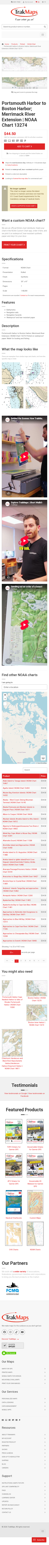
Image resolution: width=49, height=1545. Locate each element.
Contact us (24, 295)
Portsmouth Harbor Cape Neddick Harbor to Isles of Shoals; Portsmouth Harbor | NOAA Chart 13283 (12, 1002)
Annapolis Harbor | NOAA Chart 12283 (18, 895)
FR (45, 2)
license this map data (20, 178)
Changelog (6, 1494)
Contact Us (6, 1512)
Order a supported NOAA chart (23, 206)
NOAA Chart (31, 44)
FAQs (4, 1490)
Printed (22, 44)
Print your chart (13, 245)
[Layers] (43, 758)
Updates (5, 1501)
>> (44, 960)
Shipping (5, 1460)
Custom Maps (35, 1218)
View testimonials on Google (15, 1093)
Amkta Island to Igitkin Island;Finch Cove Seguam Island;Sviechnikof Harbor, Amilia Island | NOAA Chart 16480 (19, 862)
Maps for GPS (7, 1369)
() (38, 2)
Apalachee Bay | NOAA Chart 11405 (17, 900)
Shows (4, 1449)
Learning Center (8, 1498)
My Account (29, 2)
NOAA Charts (35, 1250)
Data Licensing (8, 1402)
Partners (5, 1446)
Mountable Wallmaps (11, 1380)
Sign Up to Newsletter (11, 1457)
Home (7, 44)
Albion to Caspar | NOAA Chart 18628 (17, 814)
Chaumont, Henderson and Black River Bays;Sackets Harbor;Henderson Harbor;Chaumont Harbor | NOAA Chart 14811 (12, 1063)
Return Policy (7, 1509)
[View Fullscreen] (5, 704)
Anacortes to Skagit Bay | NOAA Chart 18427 (20, 876)
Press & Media (7, 1453)
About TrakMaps (8, 1435)
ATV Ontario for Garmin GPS (14, 1182)
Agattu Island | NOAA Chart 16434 (16, 788)
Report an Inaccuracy (10, 1505)
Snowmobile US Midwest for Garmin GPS (35, 1183)
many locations (12, 165)
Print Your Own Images (11, 1383)
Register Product (9, 1442)
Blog (4, 1464)
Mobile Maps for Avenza (11, 1376)
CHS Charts (13, 1250)
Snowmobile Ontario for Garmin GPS (35, 1148)
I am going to (7, 682)
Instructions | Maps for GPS (13, 1483)
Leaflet (33, 763)
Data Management (9, 1406)
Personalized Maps (9, 1399)
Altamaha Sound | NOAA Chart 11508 (17, 840)
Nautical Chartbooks (14, 1218)
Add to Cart (24, 146)
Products (14, 44)
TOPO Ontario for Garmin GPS (14, 1148)
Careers (5, 1468)
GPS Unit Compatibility (10, 1486)
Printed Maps (7, 1372)
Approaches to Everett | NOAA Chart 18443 (20, 941)
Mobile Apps (6, 1410)
